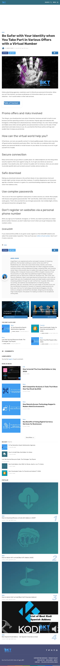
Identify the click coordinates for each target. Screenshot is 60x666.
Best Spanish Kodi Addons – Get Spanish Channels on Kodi (20, 637)
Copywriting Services (40, 658)
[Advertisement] (30, 16)
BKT (23, 660)
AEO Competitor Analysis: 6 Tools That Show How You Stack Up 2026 (40, 388)
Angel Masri (10, 48)
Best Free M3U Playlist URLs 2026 (48, 341)
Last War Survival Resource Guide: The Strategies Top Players (13, 340)
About (56, 660)
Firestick (42, 325)
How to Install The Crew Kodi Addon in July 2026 (39, 370)
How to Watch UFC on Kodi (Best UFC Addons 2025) (17, 557)
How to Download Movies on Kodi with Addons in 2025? (19, 518)
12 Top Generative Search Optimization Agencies (18, 328)
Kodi (24, 367)
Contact (37, 662)
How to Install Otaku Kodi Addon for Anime (20, 452)
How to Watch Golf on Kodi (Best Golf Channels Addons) (19, 597)
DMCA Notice (41, 660)
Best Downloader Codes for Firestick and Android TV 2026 (48, 329)
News (3, 32)
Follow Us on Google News (49, 662)
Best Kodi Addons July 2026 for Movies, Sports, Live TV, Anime (26, 464)
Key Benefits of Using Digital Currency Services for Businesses (38, 423)
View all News (29, 437)
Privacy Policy (53, 658)
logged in (10, 359)
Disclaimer (49, 660)
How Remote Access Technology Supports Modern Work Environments (39, 405)
